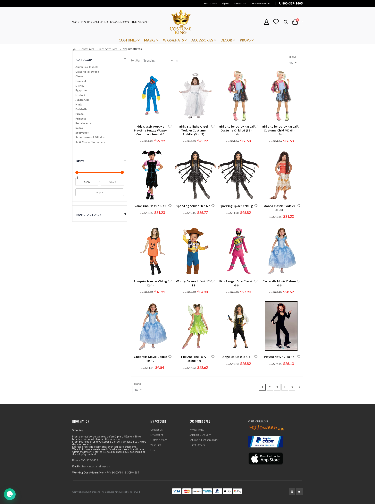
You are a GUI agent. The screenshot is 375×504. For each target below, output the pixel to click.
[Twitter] (299, 491)
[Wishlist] (276, 22)
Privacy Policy (196, 429)
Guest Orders (197, 444)
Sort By (135, 60)
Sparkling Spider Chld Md (193, 206)
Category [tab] (84, 59)
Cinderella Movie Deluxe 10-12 (150, 359)
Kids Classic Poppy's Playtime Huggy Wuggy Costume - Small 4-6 (150, 130)
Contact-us (156, 429)
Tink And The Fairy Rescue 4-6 (193, 359)
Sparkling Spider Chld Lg (236, 206)
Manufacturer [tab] (88, 214)
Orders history (158, 439)
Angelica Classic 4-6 (236, 357)
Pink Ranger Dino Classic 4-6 (236, 283)
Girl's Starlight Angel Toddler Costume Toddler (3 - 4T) (193, 130)
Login (153, 450)
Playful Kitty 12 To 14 (279, 357)
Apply (99, 192)
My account (156, 434)
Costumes (87, 49)
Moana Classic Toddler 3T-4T (279, 208)
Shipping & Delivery (200, 434)
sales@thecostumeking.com (94, 466)
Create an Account (261, 3)
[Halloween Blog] (266, 427)
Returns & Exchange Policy (203, 439)
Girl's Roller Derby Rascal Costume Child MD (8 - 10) (279, 130)
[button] (170, 126)
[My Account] (266, 22)
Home (74, 49)
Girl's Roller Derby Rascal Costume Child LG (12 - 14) (236, 130)
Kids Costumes (108, 49)
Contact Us (240, 3)
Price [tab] (80, 161)
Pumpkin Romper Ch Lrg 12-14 (150, 283)
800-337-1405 (292, 3)
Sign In (225, 3)
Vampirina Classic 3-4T (150, 206)
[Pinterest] (292, 491)
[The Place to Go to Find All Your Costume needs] (187, 22)
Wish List (155, 444)
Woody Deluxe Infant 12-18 (193, 283)
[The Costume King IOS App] (265, 458)
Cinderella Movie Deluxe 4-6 (279, 283)
